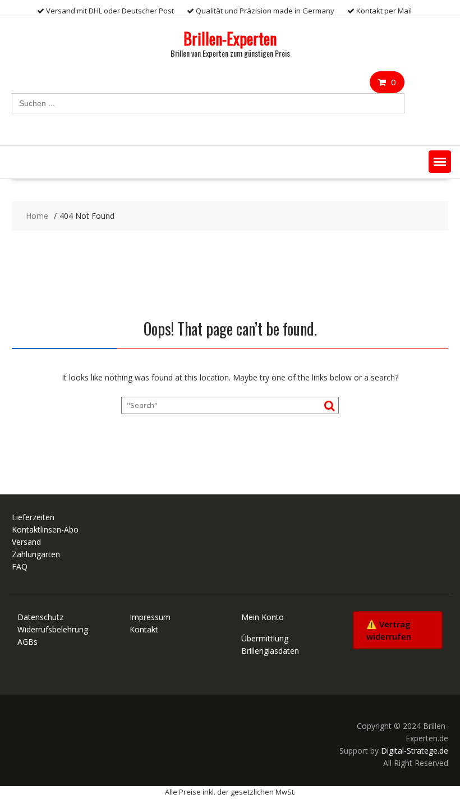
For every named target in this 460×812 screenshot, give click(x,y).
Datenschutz (40, 617)
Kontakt (144, 629)
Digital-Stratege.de (414, 750)
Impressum (150, 617)
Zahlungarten (36, 554)
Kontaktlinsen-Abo (45, 529)
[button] (440, 161)
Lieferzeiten (33, 517)
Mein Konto (262, 617)
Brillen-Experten (230, 38)
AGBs (27, 641)
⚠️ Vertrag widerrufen (388, 630)
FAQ (19, 566)
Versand (26, 541)
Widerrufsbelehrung (52, 629)
